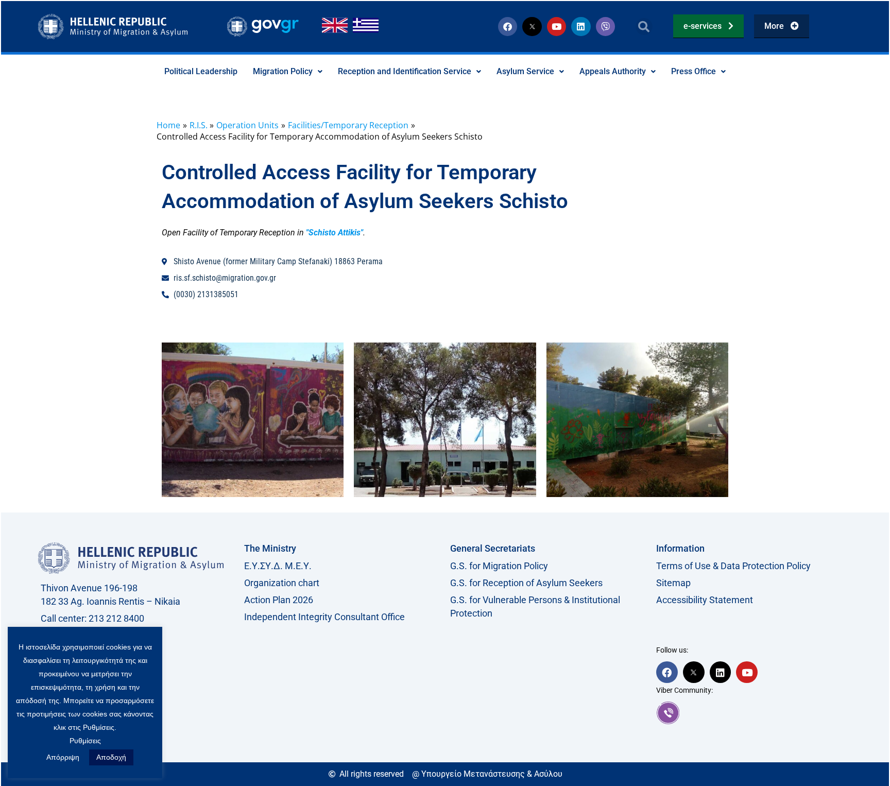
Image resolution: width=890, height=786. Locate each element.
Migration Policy (283, 71)
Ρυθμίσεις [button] (85, 741)
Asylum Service (525, 71)
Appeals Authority (612, 71)
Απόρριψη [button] (62, 757)
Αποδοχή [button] (111, 757)
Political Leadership (200, 71)
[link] (754, 713)
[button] (644, 26)
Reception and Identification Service (404, 71)
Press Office (693, 71)
